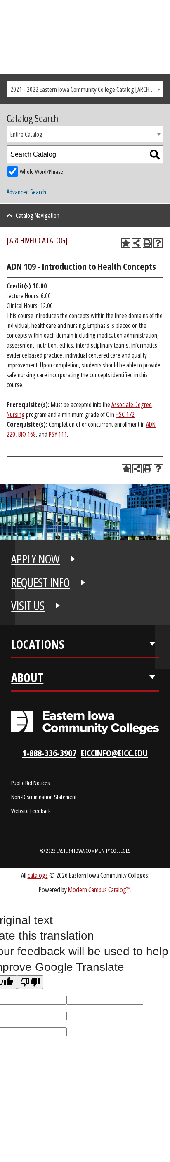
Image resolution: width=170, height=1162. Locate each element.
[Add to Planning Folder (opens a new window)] (125, 243)
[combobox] (85, 89)
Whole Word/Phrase (41, 171)
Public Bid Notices (30, 783)
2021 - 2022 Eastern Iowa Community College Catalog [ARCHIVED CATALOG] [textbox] (86, 89)
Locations (37, 644)
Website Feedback (31, 811)
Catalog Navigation (37, 215)
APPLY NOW (35, 559)
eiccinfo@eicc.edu (114, 753)
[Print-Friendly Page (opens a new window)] (147, 243)
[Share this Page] (136, 243)
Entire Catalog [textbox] (26, 134)
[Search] (154, 154)
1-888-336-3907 (49, 753)
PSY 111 (58, 434)
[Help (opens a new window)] (158, 243)
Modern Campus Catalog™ (99, 889)
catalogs (38, 875)
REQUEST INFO (40, 582)
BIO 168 (27, 434)
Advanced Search (26, 191)
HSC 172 (125, 414)
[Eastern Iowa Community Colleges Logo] (84, 722)
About (27, 677)
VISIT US (28, 605)
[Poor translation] (30, 982)
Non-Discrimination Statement (44, 797)
